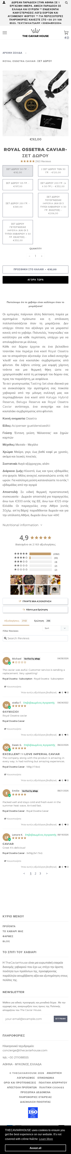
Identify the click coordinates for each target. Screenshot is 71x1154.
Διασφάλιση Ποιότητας (35, 1102)
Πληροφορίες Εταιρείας (35, 1097)
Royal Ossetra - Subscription (17, 678)
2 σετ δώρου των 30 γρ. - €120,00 (53, 171)
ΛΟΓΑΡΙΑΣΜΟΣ (26, 1078)
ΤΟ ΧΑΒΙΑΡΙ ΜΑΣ (13, 931)
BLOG (6, 941)
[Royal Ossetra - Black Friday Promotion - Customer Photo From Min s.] (54, 579)
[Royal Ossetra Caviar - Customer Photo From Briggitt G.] (17, 590)
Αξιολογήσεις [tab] (11, 620)
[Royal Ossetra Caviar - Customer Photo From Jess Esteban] (29, 590)
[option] (35, 103)
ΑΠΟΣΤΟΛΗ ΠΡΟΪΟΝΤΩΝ (22, 1087)
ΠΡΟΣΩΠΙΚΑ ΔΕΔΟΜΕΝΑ (35, 1092)
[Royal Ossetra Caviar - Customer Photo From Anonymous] (29, 579)
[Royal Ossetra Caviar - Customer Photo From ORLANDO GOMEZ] (42, 590)
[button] (61, 692)
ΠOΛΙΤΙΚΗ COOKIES (51, 1087)
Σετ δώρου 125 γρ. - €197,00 (17, 185)
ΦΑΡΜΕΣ (8, 936)
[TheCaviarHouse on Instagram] (68, 37)
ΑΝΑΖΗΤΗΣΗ (54, 1073)
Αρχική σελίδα (12, 53)
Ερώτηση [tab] (39, 620)
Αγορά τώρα (36, 279)
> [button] (47, 873)
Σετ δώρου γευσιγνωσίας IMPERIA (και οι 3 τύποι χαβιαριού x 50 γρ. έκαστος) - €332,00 (18, 232)
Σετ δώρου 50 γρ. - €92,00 (17, 171)
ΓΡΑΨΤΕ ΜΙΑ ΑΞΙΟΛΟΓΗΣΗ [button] (37, 601)
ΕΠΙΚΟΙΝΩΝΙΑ (46, 1078)
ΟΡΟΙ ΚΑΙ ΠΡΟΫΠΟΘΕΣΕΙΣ (20, 1082)
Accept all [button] (35, 1147)
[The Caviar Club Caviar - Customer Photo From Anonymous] (17, 579)
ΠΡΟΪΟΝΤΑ (9, 926)
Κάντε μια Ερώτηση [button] (37, 609)
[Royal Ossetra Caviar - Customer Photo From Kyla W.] (42, 579)
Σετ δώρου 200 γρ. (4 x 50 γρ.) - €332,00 (53, 185)
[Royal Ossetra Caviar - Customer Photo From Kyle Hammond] (54, 590)
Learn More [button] (46, 1138)
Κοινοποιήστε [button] (14, 686)
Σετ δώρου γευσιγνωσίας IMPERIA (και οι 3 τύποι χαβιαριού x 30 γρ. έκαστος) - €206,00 (53, 205)
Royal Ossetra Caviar (14, 720)
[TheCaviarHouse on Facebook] (65, 37)
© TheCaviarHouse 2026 (26, 1073)
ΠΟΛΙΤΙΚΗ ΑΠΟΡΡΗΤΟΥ (53, 1082)
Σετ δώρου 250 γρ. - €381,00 (18, 205)
